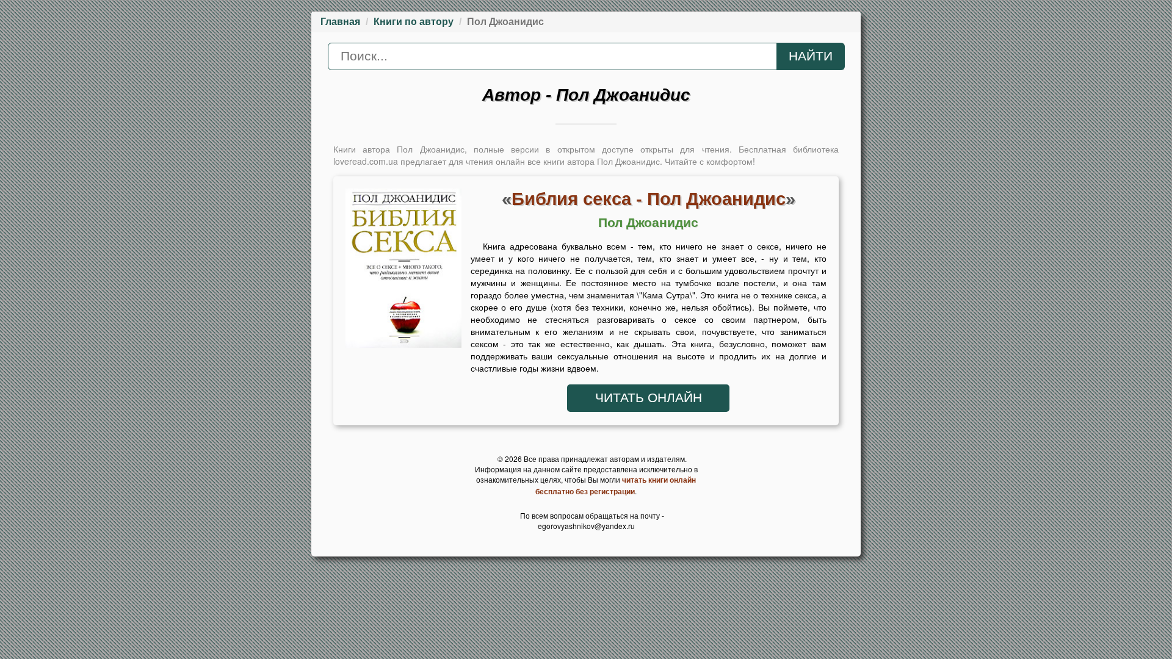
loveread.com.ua (365, 161)
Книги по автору (414, 21)
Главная (340, 21)
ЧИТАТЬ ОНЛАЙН (648, 398)
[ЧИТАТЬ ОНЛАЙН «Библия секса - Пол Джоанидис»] (403, 271)
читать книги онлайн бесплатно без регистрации (615, 485)
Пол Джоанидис (648, 222)
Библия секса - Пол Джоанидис (649, 199)
